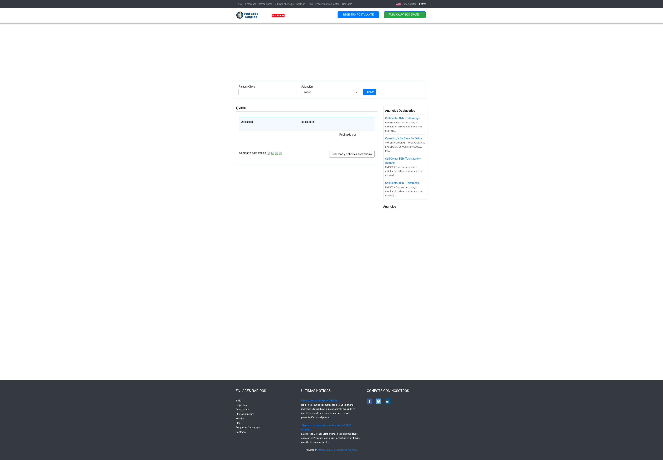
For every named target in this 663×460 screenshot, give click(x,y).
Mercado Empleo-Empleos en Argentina (338, 450)
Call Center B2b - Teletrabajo (402, 118)
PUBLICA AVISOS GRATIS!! (404, 14)
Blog (310, 4)
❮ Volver (241, 107)
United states (408, 4)
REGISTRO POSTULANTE (358, 14)
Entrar (422, 4)
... (332, 417)
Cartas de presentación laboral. (320, 400)
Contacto (347, 4)
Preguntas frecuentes (327, 4)
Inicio (240, 4)
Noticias (300, 4)
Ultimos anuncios (284, 4)
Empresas (250, 4)
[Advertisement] (331, 49)
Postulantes (265, 4)
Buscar (370, 92)
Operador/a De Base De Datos (403, 138)
